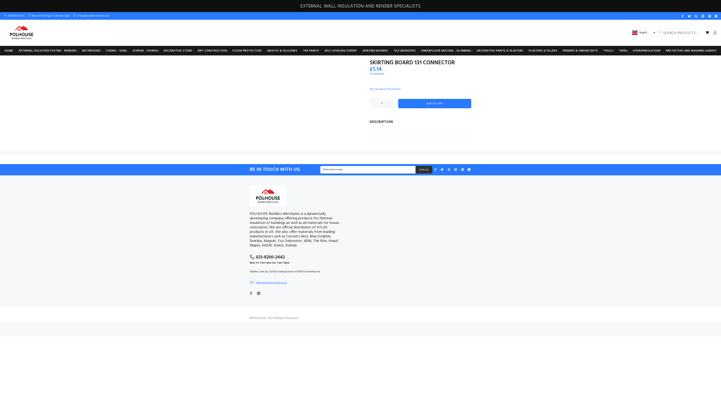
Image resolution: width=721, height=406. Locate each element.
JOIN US (423, 170)
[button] (643, 33)
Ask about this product (388, 89)
